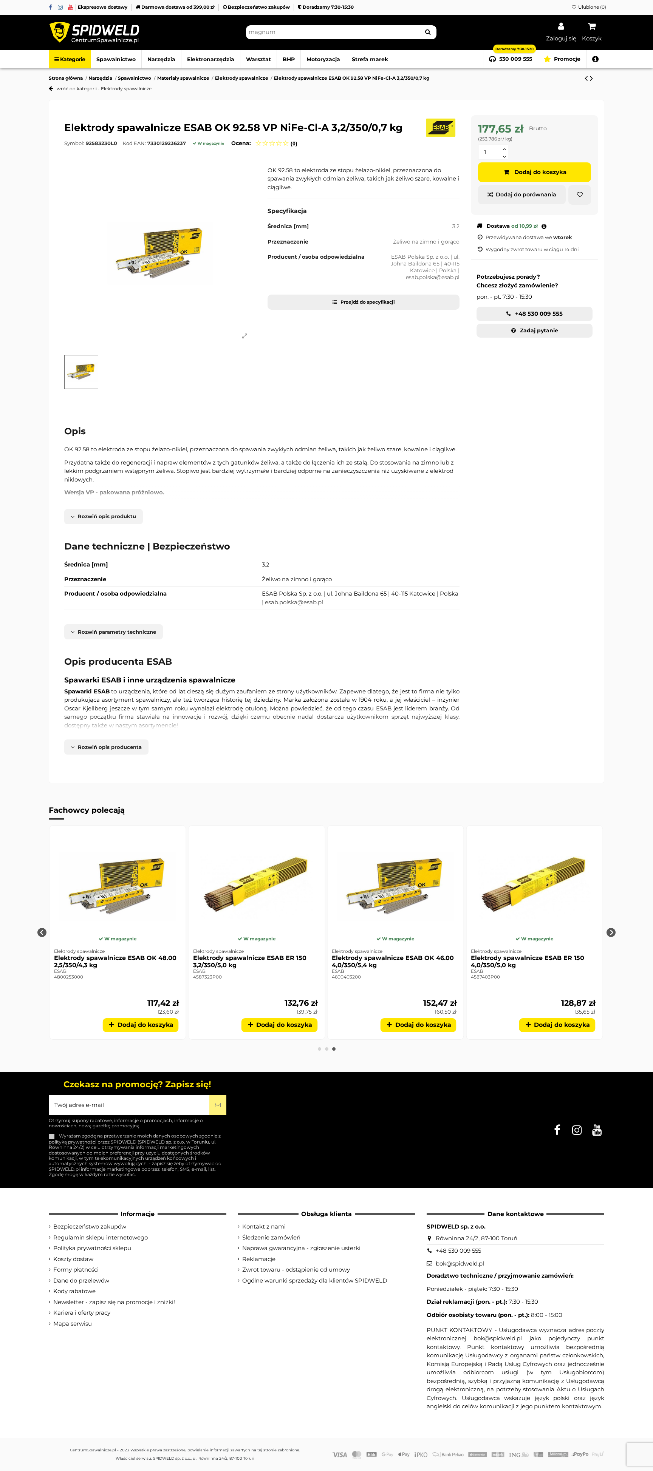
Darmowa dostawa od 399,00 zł (178, 7)
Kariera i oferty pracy (81, 1312)
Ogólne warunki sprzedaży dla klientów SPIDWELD (314, 1280)
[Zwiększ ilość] (504, 148)
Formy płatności (76, 1269)
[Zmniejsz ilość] (504, 156)
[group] (119, 932)
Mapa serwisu (72, 1323)
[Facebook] (50, 7)
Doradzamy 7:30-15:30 (328, 7)
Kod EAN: (134, 143)
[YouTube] (70, 7)
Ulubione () (591, 7)
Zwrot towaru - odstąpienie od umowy (296, 1269)
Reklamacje (258, 1259)
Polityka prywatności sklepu (92, 1248)
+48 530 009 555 (538, 313)
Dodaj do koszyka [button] (145, 1024)
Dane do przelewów (81, 1280)
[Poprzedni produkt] (587, 78)
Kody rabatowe (74, 1291)
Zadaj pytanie (538, 330)
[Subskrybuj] (217, 1105)
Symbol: (74, 143)
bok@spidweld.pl (460, 1263)
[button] (595, 59)
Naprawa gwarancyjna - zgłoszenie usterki (301, 1248)
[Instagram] (60, 7)
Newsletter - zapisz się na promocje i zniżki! (114, 1302)
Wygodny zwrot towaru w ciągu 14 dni (532, 249)
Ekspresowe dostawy (103, 7)
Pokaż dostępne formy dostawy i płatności (544, 224)
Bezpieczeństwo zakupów (259, 7)
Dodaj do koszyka (540, 172)
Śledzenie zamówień (271, 1237)
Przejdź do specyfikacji (367, 302)
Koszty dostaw (73, 1259)
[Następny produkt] (591, 78)
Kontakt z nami (264, 1226)
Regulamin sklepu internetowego (100, 1237)
